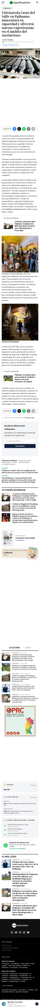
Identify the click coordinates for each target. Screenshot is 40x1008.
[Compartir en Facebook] (14, 129)
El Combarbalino (15, 979)
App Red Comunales (22, 992)
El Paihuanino (14, 975)
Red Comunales (8, 40)
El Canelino (25, 979)
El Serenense (14, 973)
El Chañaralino (15, 963)
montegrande (24, 462)
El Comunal (5, 973)
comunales (7, 462)
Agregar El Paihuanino (9, 45)
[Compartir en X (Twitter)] (19, 129)
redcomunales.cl (7, 945)
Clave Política (22, 990)
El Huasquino (14, 967)
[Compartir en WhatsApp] (24, 129)
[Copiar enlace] (33, 129)
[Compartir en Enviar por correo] (28, 129)
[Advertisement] (20, 102)
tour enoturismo (9, 464)
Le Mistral (31, 990)
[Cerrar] (37, 1004)
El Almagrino (5, 963)
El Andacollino (23, 975)
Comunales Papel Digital (9, 990)
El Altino (25, 965)
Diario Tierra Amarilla (15, 965)
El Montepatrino (14, 977)
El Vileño (23, 981)
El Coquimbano (24, 973)
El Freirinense (24, 967)
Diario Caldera (25, 963)
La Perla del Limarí (26, 977)
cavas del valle (25, 460)
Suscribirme (20, 446)
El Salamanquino (14, 981)
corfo (15, 462)
